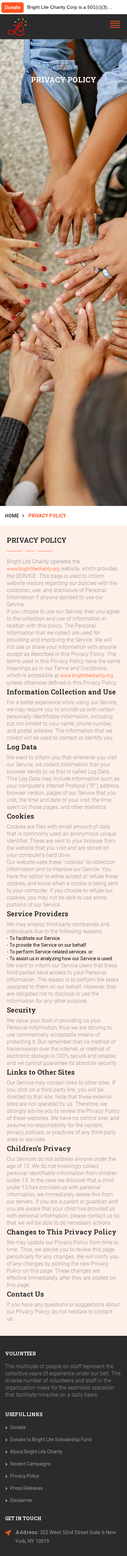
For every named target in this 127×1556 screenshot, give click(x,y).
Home (12, 515)
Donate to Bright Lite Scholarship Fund (50, 1439)
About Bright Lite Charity (36, 1451)
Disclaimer (21, 1500)
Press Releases (26, 1488)
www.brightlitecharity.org (33, 568)
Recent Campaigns (30, 1463)
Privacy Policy (24, 1476)
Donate (12, 7)
